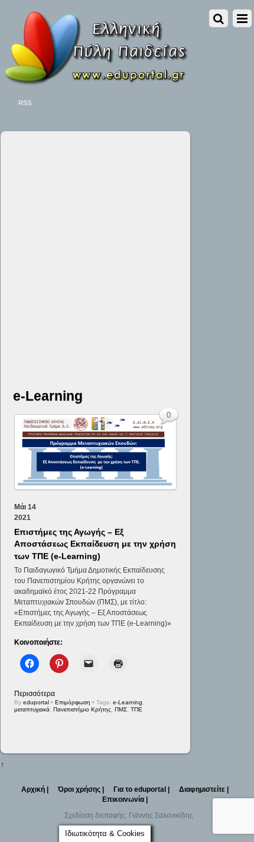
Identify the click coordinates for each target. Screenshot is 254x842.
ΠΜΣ (121, 709)
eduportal (36, 702)
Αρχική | (34, 789)
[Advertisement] (127, 249)
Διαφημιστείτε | (204, 789)
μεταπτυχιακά (32, 709)
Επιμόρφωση (72, 702)
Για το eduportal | (141, 789)
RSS (24, 102)
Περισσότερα (34, 694)
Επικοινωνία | (125, 799)
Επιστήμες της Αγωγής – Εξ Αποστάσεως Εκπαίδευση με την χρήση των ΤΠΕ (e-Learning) (95, 543)
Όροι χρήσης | (81, 789)
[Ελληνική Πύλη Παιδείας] (95, 81)
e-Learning (127, 702)
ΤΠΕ (136, 709)
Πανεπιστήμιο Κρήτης (82, 709)
